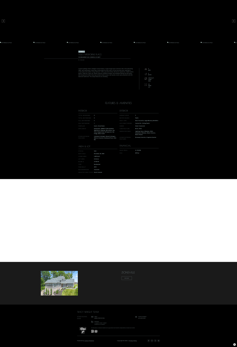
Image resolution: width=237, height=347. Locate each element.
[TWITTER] (155, 340)
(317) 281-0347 (142, 318)
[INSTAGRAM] (152, 340)
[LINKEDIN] (158, 340)
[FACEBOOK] (148, 340)
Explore (126, 278)
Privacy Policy (133, 340)
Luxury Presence (89, 340)
